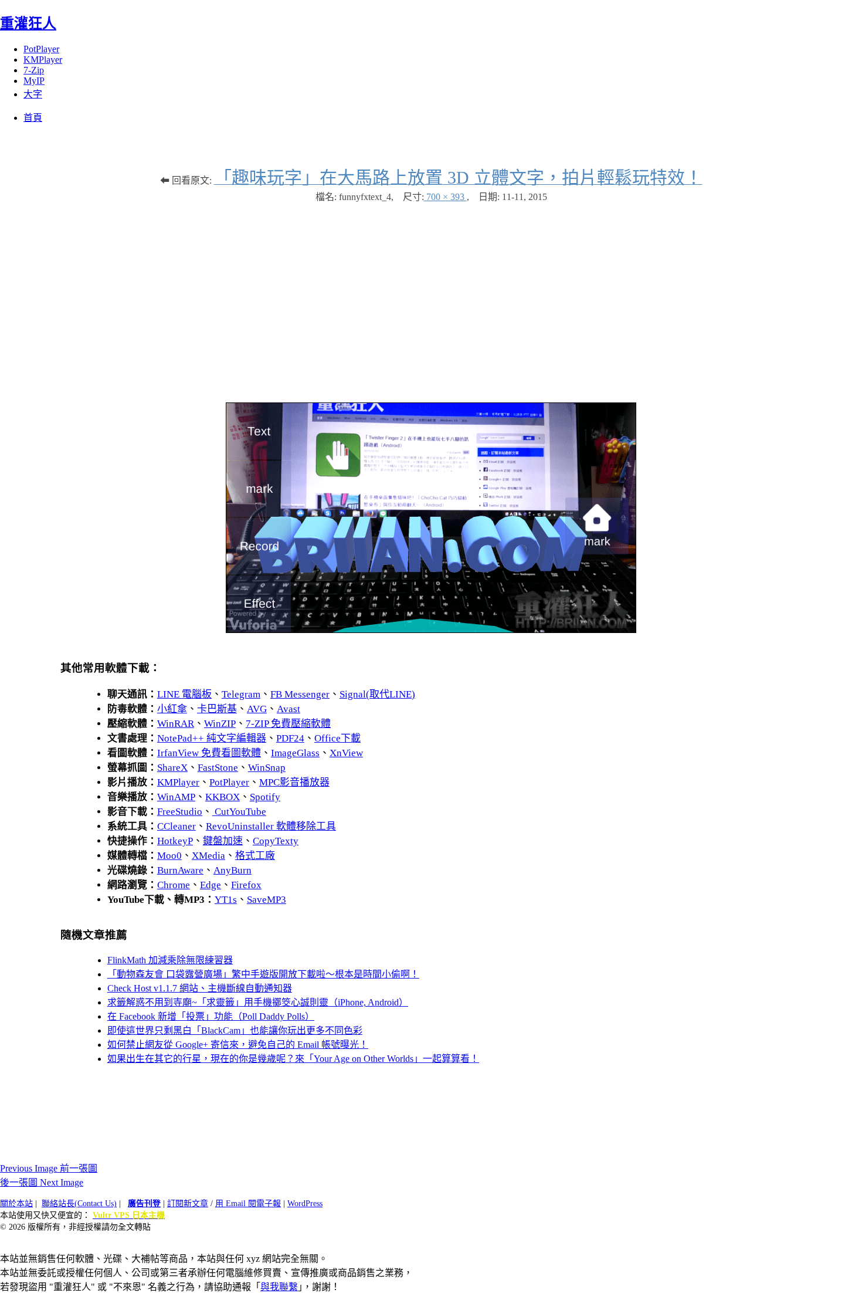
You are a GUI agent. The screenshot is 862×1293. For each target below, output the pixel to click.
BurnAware (180, 870)
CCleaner (176, 826)
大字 (32, 94)
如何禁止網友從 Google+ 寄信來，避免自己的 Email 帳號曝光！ (237, 1045)
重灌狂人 (28, 23)
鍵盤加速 (223, 841)
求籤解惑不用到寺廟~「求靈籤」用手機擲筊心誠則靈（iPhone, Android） (257, 1002)
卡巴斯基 (217, 709)
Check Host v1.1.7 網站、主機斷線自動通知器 (199, 988)
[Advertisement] (431, 297)
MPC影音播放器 (294, 782)
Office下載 (337, 738)
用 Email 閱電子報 (248, 1203)
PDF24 (290, 738)
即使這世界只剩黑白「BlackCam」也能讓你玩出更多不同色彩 (234, 1030)
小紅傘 (172, 709)
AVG (257, 709)
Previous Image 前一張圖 (48, 1168)
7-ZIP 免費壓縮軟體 (288, 723)
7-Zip (33, 70)
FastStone (218, 767)
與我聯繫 (279, 1287)
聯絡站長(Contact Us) (79, 1203)
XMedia (208, 855)
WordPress (305, 1203)
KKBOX (222, 797)
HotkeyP (175, 841)
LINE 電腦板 (184, 694)
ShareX (172, 767)
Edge (210, 885)
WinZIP (220, 723)
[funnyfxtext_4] (431, 630)
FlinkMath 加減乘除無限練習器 (170, 960)
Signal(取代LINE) (377, 694)
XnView (346, 753)
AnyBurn (232, 870)
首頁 (32, 118)
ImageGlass (295, 753)
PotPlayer (41, 49)
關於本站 (16, 1203)
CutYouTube (239, 811)
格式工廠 (255, 855)
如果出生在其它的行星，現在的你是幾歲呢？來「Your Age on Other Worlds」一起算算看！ (293, 1059)
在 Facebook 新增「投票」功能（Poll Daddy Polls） (210, 1016)
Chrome (173, 885)
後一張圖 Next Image (41, 1182)
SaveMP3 (266, 899)
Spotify (265, 797)
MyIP (34, 81)
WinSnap (267, 767)
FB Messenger (300, 694)
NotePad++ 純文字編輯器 (211, 738)
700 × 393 (445, 197)
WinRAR (175, 723)
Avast (288, 709)
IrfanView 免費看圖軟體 (209, 753)
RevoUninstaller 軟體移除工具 (271, 826)
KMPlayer (42, 60)
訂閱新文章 (187, 1203)
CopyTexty (275, 841)
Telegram (241, 694)
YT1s (226, 899)
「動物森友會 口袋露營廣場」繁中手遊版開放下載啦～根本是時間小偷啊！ (263, 974)
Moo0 (169, 855)
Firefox (246, 885)
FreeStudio (179, 811)
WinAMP (176, 797)
